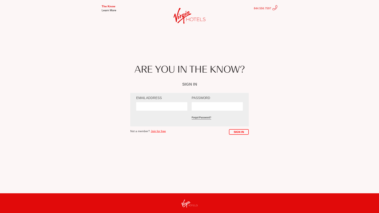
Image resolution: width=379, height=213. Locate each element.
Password (201, 98)
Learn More (109, 10)
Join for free (158, 131)
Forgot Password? (201, 117)
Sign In (239, 132)
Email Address (149, 98)
